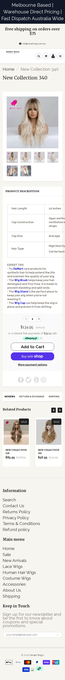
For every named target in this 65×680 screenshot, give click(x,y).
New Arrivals (15, 560)
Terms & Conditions (21, 523)
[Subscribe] (58, 635)
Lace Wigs (13, 566)
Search (9, 499)
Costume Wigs (17, 578)
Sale (7, 554)
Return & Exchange (31, 396)
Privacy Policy (16, 517)
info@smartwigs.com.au (34, 43)
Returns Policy (16, 511)
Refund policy (16, 529)
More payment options (32, 364)
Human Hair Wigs (19, 572)
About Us (12, 590)
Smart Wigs (37, 655)
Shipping (54, 396)
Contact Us (13, 505)
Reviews (10, 396)
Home (8, 69)
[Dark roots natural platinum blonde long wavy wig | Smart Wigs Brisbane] (32, 122)
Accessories (14, 584)
